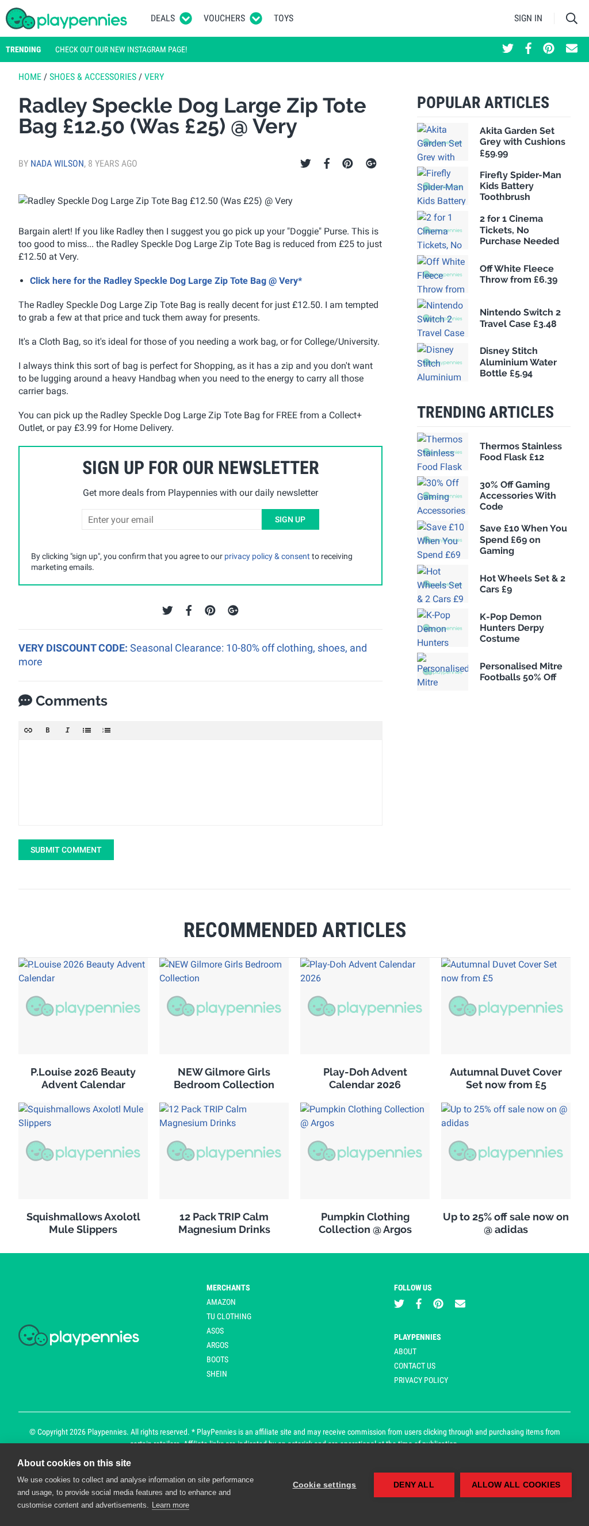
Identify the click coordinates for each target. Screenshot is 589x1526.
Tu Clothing (228, 1316)
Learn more (170, 1505)
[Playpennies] (67, 18)
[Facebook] (327, 164)
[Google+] (371, 164)
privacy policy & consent (267, 556)
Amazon (221, 1302)
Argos (217, 1345)
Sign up (290, 519)
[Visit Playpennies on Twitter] (507, 49)
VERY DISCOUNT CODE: (74, 648)
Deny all (413, 1485)
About (405, 1351)
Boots (217, 1359)
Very (154, 76)
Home (29, 76)
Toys (283, 18)
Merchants (228, 1287)
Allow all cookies (516, 1485)
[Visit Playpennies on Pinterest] (548, 49)
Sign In (528, 18)
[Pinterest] (347, 164)
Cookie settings (325, 1485)
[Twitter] (306, 164)
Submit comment (66, 849)
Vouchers (224, 18)
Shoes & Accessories (92, 76)
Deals (163, 18)
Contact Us (414, 1365)
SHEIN (216, 1373)
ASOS (215, 1330)
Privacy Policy (421, 1380)
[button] (28, 730)
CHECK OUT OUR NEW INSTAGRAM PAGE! (121, 49)
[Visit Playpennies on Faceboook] (528, 49)
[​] (200, 782)
